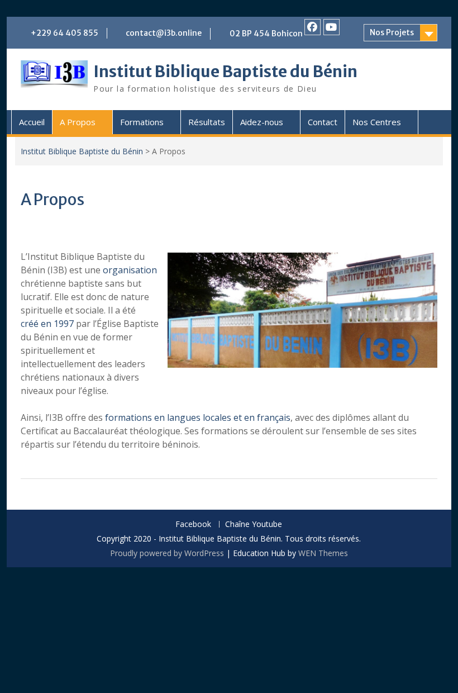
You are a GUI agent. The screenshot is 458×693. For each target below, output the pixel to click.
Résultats (206, 121)
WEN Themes (323, 553)
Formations (142, 121)
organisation (130, 270)
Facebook (193, 524)
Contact (322, 121)
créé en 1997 (47, 323)
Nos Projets (392, 32)
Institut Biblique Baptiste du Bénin (225, 71)
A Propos (78, 121)
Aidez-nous (261, 121)
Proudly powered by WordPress (167, 553)
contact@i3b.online (164, 33)
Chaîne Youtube (253, 524)
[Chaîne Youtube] (331, 27)
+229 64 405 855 (64, 33)
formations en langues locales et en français (197, 417)
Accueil (32, 121)
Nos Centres (376, 121)
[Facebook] (312, 27)
